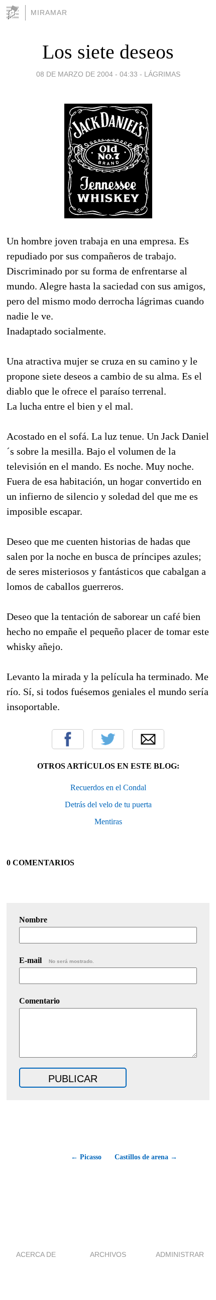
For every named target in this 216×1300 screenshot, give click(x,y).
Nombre (33, 919)
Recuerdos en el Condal (108, 787)
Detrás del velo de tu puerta (108, 804)
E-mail (56, 960)
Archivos (108, 1254)
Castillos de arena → (146, 1157)
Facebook (68, 739)
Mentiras (108, 821)
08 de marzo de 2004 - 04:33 (87, 74)
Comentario (39, 1001)
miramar (49, 13)
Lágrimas (162, 74)
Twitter (108, 739)
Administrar (180, 1254)
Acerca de (36, 1254)
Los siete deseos (108, 52)
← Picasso (86, 1157)
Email (148, 739)
